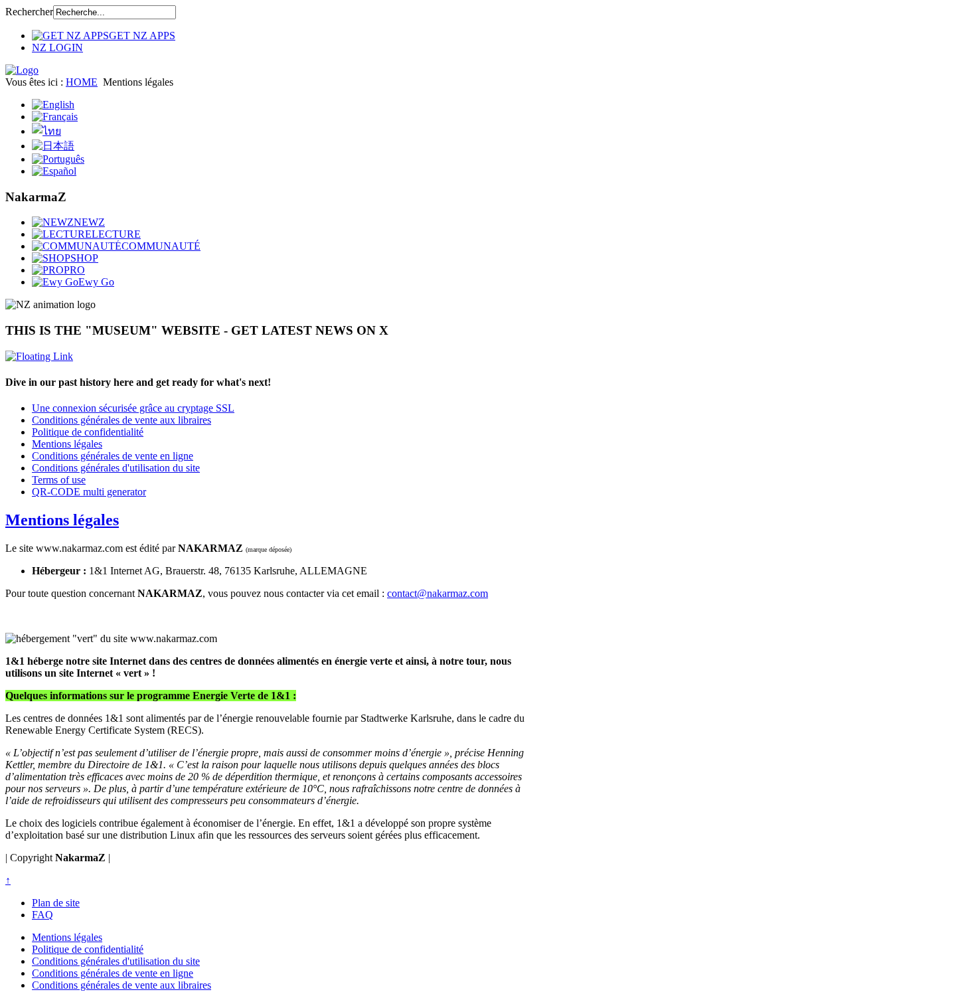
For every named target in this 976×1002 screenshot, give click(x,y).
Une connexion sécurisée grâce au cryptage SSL (133, 408)
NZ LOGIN (57, 47)
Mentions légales (67, 444)
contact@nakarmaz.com (437, 593)
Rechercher (29, 11)
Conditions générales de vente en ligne (112, 455)
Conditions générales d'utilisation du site (116, 467)
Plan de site (56, 902)
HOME (82, 82)
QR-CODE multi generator (89, 491)
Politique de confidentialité (87, 432)
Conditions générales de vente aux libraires (121, 420)
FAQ (42, 914)
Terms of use (59, 479)
